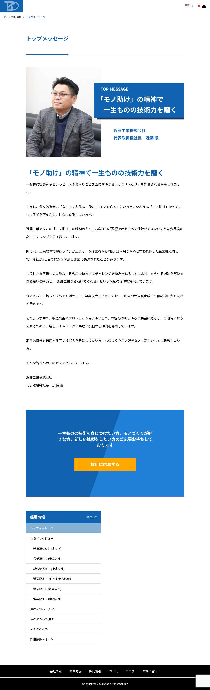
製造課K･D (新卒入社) (47, 589)
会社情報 (56, 671)
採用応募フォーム (41, 639)
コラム (113, 671)
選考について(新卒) (42, 609)
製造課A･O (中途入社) (47, 548)
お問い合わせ (151, 671)
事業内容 (75, 671)
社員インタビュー (41, 538)
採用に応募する (105, 464)
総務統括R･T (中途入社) (48, 569)
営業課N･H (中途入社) (47, 599)
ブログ (130, 671)
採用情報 (95, 671)
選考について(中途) (42, 619)
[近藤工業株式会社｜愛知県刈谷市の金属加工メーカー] (11, 6)
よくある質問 (39, 629)
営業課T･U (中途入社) (47, 559)
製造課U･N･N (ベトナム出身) (52, 579)
